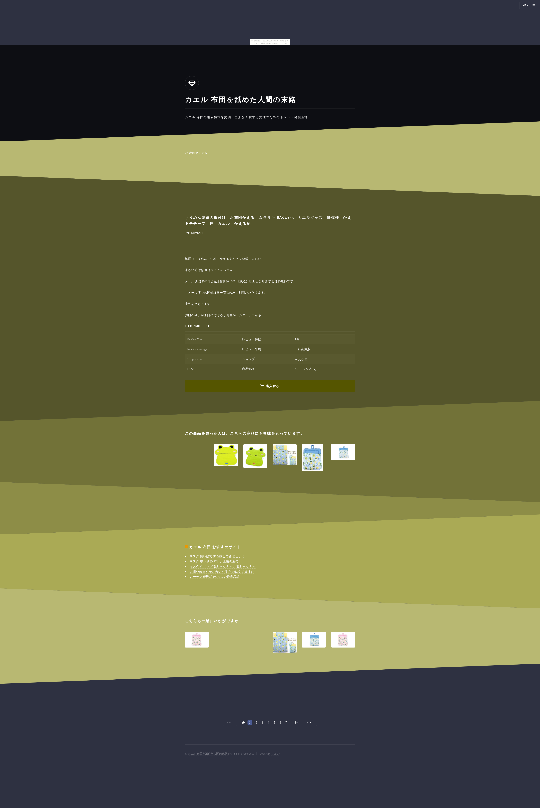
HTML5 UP (274, 753)
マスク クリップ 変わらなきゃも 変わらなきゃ (223, 566)
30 (296, 722)
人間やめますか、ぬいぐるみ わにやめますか (222, 571)
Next (310, 722)
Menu (527, 5)
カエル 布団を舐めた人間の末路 (208, 753)
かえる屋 (301, 359)
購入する (273, 386)
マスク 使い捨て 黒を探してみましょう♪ (218, 556)
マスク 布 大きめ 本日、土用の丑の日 (216, 561)
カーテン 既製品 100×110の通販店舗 (214, 577)
